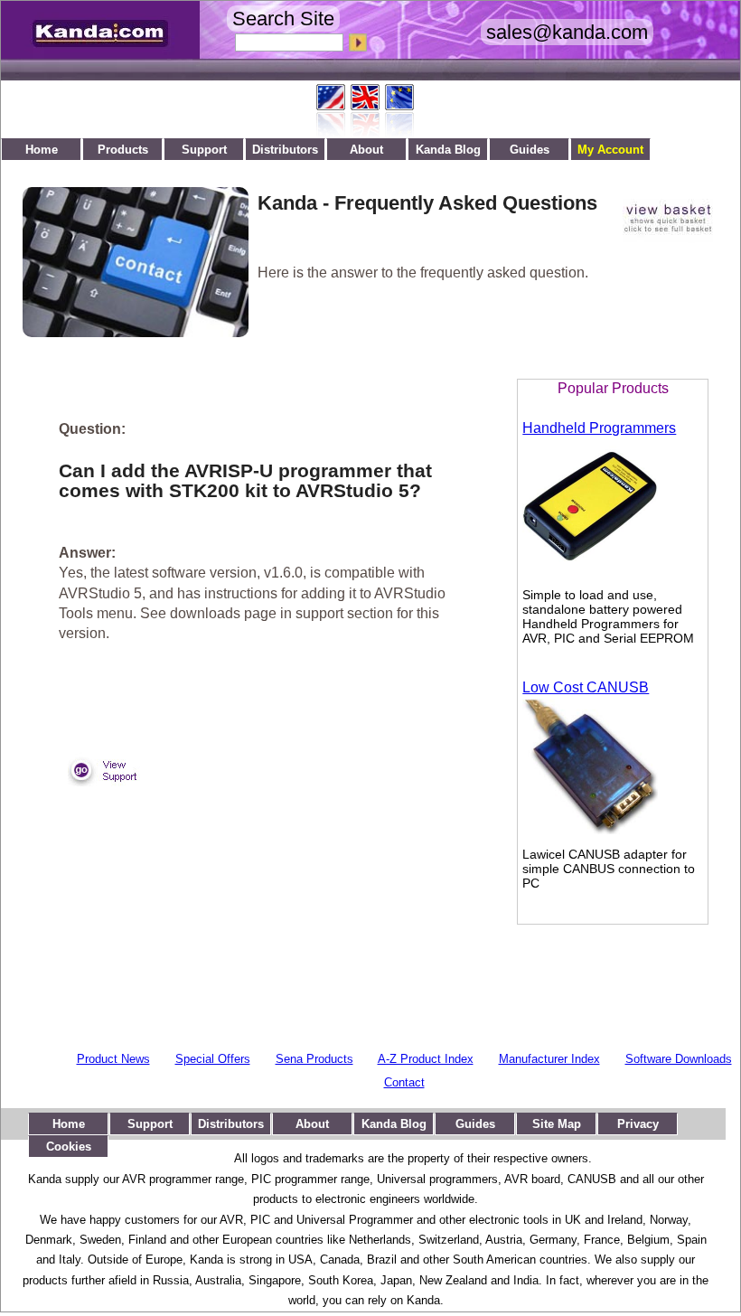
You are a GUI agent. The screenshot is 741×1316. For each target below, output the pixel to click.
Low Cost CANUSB (585, 687)
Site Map (556, 1124)
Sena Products (314, 1059)
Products (123, 149)
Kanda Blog (448, 149)
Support (204, 149)
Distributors (285, 149)
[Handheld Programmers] (590, 569)
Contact (404, 1082)
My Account (610, 149)
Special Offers (212, 1059)
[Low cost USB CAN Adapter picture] (590, 829)
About (366, 149)
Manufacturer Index (549, 1059)
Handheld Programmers (599, 428)
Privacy (638, 1124)
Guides (529, 149)
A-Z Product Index (426, 1059)
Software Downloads (678, 1059)
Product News (113, 1059)
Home (41, 149)
